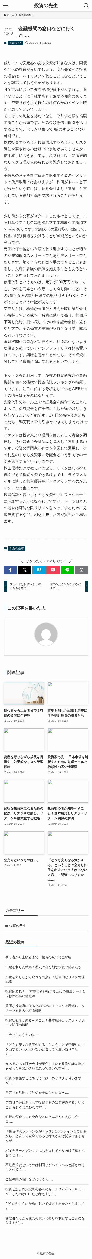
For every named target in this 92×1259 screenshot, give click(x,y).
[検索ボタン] (86, 5)
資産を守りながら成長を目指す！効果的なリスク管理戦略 (45, 979)
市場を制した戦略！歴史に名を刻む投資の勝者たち (43, 967)
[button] (10, 570)
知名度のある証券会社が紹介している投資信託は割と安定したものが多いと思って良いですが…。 (45, 1066)
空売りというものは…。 (23, 1035)
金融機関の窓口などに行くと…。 (30, 1179)
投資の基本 (15, 42)
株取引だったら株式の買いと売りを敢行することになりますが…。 (45, 1220)
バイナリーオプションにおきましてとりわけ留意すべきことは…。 (45, 1153)
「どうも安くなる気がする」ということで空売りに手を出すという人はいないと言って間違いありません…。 (45, 1049)
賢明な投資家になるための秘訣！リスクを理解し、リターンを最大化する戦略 (45, 1008)
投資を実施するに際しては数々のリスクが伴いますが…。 (43, 1080)
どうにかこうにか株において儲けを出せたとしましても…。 (45, 1206)
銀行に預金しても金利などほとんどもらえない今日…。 (41, 1119)
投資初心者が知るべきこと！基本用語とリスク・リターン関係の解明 (45, 1022)
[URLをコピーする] (81, 570)
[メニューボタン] (5, 5)
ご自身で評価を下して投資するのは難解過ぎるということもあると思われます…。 (45, 1105)
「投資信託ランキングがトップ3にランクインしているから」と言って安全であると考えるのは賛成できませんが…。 (46, 1136)
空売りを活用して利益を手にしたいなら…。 (38, 1092)
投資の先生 (46, 5)
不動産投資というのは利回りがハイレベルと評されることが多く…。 (45, 1167)
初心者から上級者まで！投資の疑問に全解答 (38, 957)
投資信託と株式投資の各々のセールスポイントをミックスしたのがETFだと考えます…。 (45, 1191)
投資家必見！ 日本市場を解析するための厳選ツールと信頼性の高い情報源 (45, 993)
